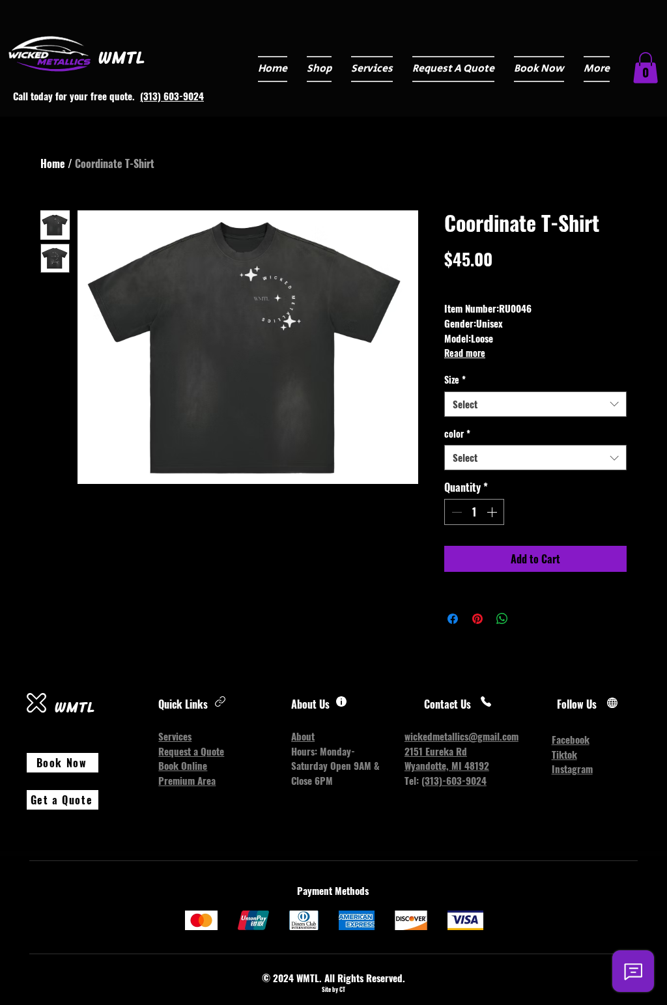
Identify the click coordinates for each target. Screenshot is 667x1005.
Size (455, 379)
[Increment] (493, 512)
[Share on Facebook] (453, 619)
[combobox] (535, 404)
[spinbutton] (474, 512)
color (457, 433)
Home (52, 163)
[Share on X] (527, 619)
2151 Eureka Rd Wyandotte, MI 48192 (446, 758)
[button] (372, 69)
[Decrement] (455, 512)
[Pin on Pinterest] (477, 619)
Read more (464, 353)
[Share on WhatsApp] (502, 619)
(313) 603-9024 (172, 96)
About (303, 736)
